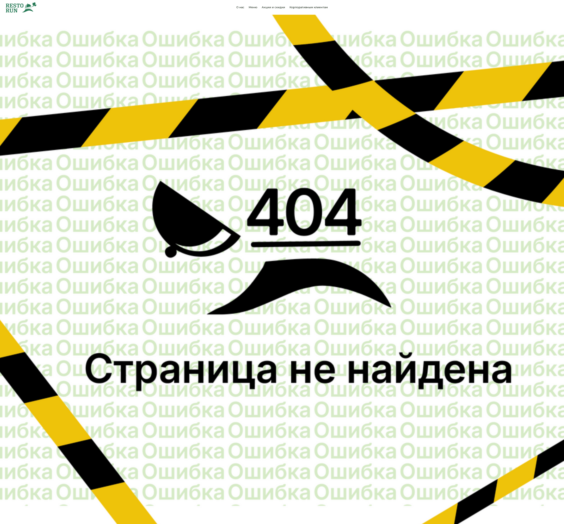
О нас (240, 7)
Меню (253, 7)
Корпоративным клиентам (308, 7)
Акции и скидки (273, 7)
